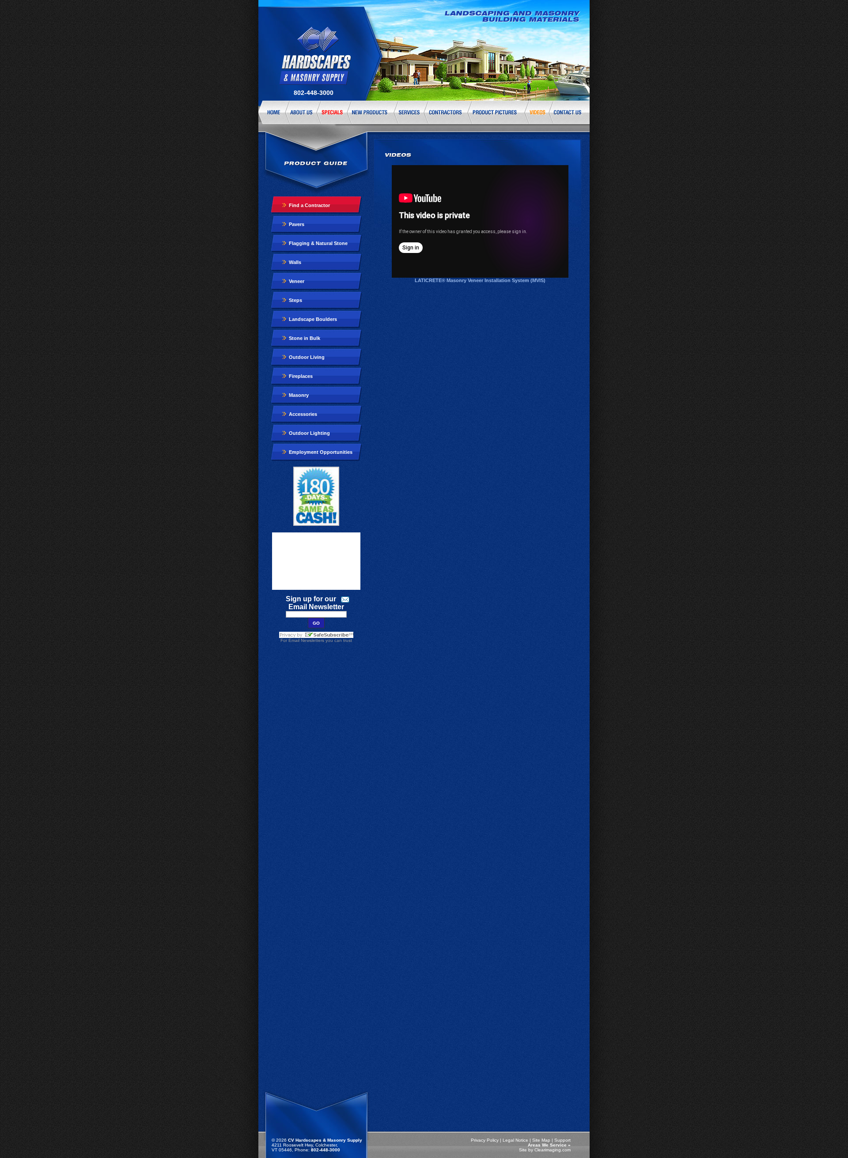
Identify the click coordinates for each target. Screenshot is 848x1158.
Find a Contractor (309, 205)
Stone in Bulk (304, 338)
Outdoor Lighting (309, 433)
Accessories (303, 414)
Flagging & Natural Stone (318, 243)
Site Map (541, 1140)
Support (562, 1140)
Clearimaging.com (552, 1149)
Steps (295, 300)
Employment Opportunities (320, 452)
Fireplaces (301, 376)
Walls (295, 262)
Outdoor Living (307, 357)
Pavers (296, 224)
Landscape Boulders (313, 319)
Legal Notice (515, 1140)
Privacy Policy (485, 1140)
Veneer (296, 281)
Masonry (299, 395)
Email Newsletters (306, 640)
